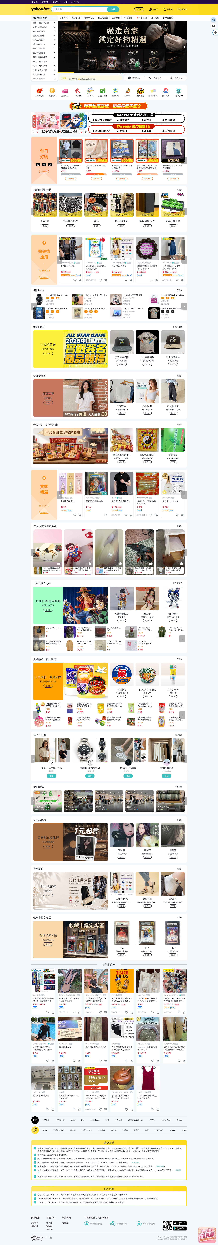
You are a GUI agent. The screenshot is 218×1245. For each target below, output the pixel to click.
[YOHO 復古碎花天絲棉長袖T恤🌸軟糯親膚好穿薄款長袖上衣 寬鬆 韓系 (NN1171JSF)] (179, 744)
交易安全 (184, 1239)
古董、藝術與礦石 (40, 27)
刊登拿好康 (168, 17)
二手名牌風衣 (58, 1130)
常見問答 (49, 1223)
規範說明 (135, 1162)
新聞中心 (34, 1223)
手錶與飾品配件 (39, 44)
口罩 (147, 1130)
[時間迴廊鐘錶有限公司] (90, 762)
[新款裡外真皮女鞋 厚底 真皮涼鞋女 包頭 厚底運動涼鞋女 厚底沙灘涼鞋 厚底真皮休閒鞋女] (140, 756)
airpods (173, 1130)
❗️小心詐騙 (141, 17)
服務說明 (34, 1226)
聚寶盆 (136, 1130)
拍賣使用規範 (174, 1239)
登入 (139, 9)
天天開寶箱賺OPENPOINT (79, 78)
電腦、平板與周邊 (40, 65)
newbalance (95, 1120)
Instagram (50, 1238)
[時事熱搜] (109, 106)
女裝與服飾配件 (39, 35)
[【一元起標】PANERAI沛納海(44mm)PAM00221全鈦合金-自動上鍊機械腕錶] (84, 750)
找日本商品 (177, 583)
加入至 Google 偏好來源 (213, 26)
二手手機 (101, 1130)
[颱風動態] (122, 117)
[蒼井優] (148, 117)
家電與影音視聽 (39, 74)
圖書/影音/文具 (39, 31)
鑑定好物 (76, 17)
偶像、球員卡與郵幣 (41, 23)
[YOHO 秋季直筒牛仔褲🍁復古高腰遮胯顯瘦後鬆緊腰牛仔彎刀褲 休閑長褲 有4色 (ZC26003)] (160, 750)
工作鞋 (179, 1120)
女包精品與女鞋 (39, 40)
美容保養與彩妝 (39, 53)
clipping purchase (79, 279)
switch (44, 1130)
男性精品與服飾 (39, 48)
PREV (33, 212)
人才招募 (65, 1223)
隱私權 (166, 1239)
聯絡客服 (49, 1226)
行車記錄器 (159, 1130)
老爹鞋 (184, 1130)
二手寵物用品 (86, 1130)
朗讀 (213, 19)
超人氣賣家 (103, 17)
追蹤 (51, 776)
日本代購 (155, 17)
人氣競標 (116, 17)
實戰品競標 (177, 327)
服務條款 (160, 1239)
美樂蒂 (72, 1130)
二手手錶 (152, 1120)
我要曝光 (44, 171)
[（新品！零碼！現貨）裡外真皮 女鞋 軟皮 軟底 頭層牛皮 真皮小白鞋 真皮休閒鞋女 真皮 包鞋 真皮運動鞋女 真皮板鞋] (140, 744)
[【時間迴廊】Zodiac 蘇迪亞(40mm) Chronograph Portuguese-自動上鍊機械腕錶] (102, 756)
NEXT (185, 212)
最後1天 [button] (122, 364)
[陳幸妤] (148, 128)
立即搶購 (71, 178)
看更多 (179, 189)
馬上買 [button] (121, 462)
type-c (72, 1120)
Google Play (180, 1228)
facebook (46, 1238)
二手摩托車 (60, 1120)
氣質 (107, 1120)
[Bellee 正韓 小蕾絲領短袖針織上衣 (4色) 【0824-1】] (64, 756)
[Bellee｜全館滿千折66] (51, 762)
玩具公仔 (128, 17)
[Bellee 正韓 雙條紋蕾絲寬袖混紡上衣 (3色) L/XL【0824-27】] (45, 750)
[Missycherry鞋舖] (128, 762)
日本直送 (64, 17)
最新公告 (49, 1229)
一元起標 (45, 1120)
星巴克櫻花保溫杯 (135, 1120)
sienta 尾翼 (166, 1120)
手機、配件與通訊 (40, 70)
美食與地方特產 (39, 78)
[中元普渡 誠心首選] (122, 47)
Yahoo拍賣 (40, 9)
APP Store (180, 1223)
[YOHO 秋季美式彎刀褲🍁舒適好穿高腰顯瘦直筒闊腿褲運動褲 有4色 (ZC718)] (179, 756)
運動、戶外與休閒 (40, 61)
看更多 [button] (48, 402)
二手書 (125, 1130)
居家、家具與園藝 (40, 57)
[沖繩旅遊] (96, 128)
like (74, 279)
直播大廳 (178, 787)
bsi (37, 1238)
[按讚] (59, 564)
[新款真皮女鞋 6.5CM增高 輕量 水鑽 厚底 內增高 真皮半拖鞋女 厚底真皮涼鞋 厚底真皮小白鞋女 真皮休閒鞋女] (122, 750)
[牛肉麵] (122, 128)
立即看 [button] (48, 353)
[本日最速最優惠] (207, 1235)
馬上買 (179, 424)
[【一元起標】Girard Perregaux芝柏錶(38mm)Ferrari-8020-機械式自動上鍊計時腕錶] (102, 744)
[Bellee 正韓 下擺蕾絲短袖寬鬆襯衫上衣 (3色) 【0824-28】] (64, 744)
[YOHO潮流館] (166, 762)
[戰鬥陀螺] (174, 128)
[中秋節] (174, 117)
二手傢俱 (118, 1120)
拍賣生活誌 (89, 17)
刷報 (35, 1120)
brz (82, 1120)
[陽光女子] (96, 117)
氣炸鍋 (113, 1130)
